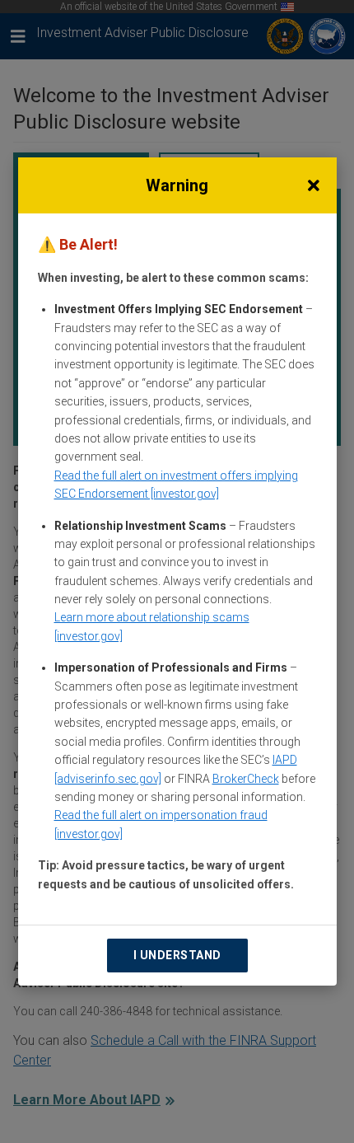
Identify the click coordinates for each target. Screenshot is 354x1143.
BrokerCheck (245, 778)
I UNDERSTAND (177, 955)
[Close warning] (314, 185)
